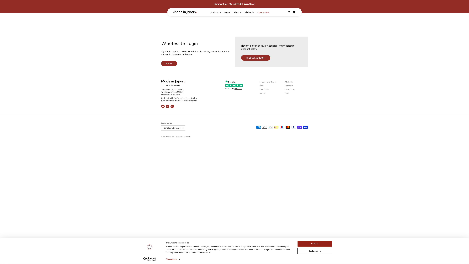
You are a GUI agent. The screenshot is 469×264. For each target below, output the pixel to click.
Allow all (314, 244)
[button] (215, 12)
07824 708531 (177, 92)
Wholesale (289, 82)
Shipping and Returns (268, 82)
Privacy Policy (290, 89)
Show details (171, 259)
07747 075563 (177, 89)
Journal (262, 93)
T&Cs (287, 93)
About (236, 12)
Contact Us (289, 85)
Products (215, 12)
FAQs (261, 85)
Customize (313, 251)
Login (169, 63)
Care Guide (264, 89)
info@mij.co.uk (173, 94)
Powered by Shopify (184, 137)
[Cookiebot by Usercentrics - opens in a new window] (149, 259)
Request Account (255, 57)
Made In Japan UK (172, 137)
